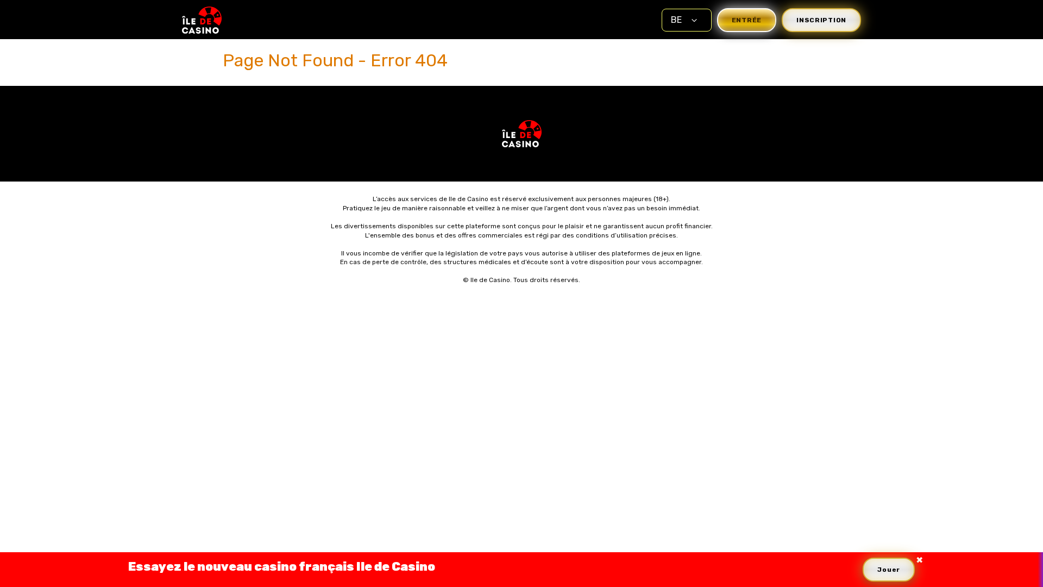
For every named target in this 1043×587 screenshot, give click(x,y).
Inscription (821, 20)
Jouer (888, 569)
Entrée (747, 20)
